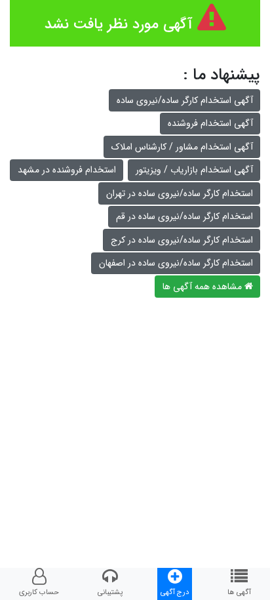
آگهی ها (239, 592)
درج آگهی (175, 592)
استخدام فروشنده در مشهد (67, 170)
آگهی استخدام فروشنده (210, 123)
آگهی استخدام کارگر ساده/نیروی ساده (185, 100)
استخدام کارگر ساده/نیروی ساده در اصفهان (176, 263)
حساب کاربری (39, 592)
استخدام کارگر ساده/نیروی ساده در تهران (179, 193)
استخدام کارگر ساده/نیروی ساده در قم (184, 216)
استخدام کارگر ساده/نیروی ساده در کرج (182, 240)
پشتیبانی (110, 592)
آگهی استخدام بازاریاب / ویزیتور (194, 170)
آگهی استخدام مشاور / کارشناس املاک (182, 147)
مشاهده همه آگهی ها (203, 286)
